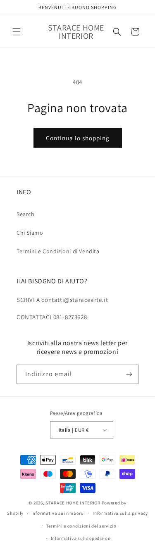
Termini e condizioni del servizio (81, 526)
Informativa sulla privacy (120, 513)
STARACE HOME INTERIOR (72, 503)
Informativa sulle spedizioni (81, 538)
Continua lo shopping (78, 138)
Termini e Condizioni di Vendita (58, 251)
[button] (16, 32)
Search (26, 214)
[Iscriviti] (129, 374)
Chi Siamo (30, 232)
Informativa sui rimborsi (58, 513)
